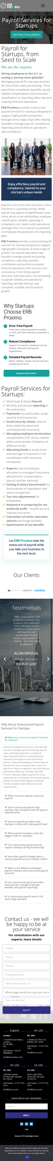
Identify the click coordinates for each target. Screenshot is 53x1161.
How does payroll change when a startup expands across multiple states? (26, 857)
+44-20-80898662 (12, 1051)
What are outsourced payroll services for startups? (26, 738)
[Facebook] (21, 1124)
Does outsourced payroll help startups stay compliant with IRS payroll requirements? (26, 810)
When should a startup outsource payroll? (24, 797)
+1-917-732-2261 (38, 1047)
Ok (27, 1157)
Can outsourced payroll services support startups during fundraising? (24, 846)
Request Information (26, 373)
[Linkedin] (26, 1124)
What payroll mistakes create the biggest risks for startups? (24, 834)
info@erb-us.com (34, 1052)
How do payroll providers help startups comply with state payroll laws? (26, 823)
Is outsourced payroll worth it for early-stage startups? (24, 898)
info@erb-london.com (13, 1057)
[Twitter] (31, 1124)
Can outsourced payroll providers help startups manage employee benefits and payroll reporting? (24, 885)
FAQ (26, 1129)
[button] (43, 6)
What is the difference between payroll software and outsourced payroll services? (26, 870)
